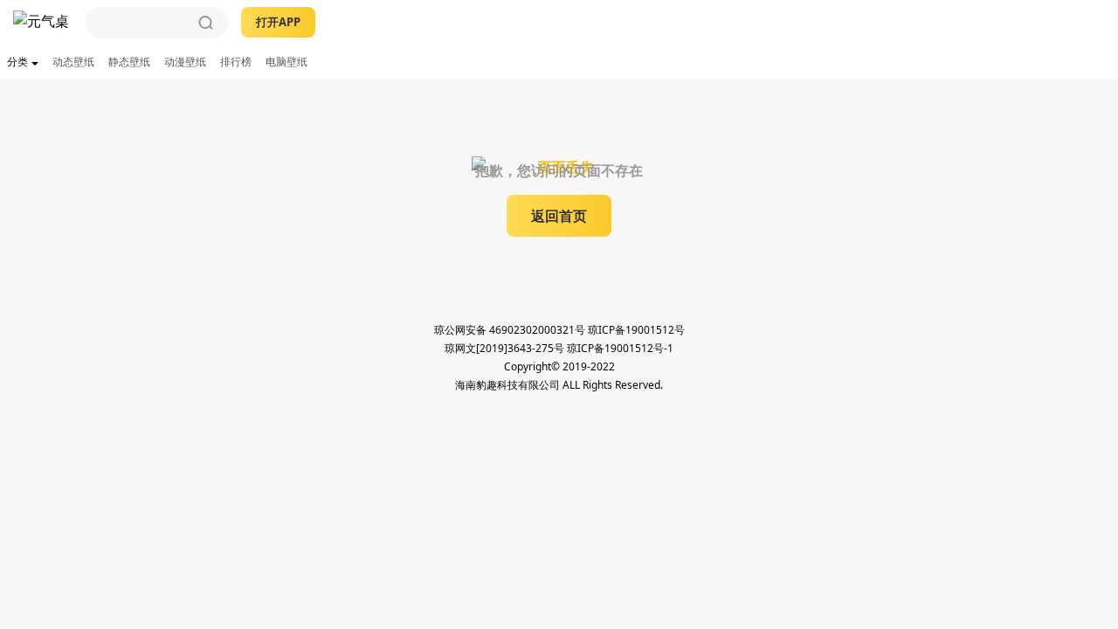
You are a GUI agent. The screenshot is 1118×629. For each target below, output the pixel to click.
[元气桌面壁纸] (42, 22)
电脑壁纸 (286, 61)
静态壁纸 (129, 61)
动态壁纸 (73, 61)
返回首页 (559, 215)
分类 (17, 61)
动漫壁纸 (185, 61)
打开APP (278, 22)
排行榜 (236, 61)
